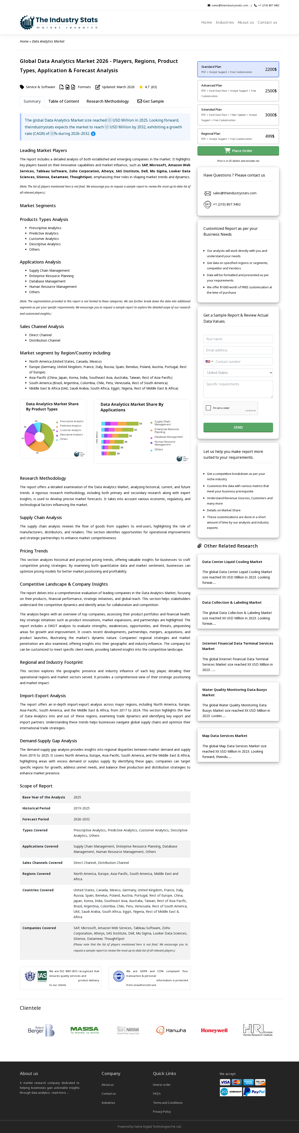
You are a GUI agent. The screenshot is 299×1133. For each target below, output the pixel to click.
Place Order (241, 150)
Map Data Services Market (224, 735)
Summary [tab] (32, 101)
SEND (238, 427)
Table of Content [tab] (63, 101)
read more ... (60, 1092)
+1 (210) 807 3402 (268, 5)
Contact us (267, 22)
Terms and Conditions (167, 1102)
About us (246, 22)
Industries (225, 22)
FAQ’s (156, 1093)
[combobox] (209, 361)
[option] (41, 1030)
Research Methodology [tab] (108, 101)
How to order (162, 1084)
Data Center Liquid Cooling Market (232, 561)
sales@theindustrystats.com (230, 5)
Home (207, 22)
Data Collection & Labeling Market (232, 602)
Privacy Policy (162, 1111)
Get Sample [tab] (153, 101)
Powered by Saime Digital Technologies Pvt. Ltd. (150, 1126)
